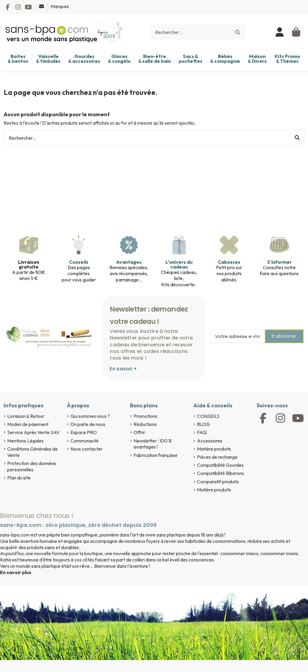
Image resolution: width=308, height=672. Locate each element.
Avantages (129, 262)
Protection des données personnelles (31, 466)
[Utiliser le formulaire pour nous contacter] (42, 6)
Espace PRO (83, 432)
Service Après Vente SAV (33, 432)
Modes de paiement (27, 424)
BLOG (203, 424)
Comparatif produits (218, 482)
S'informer (279, 262)
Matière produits (214, 449)
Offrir (139, 432)
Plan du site (19, 478)
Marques (60, 6)
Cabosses (229, 262)
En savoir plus (15, 572)
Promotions (145, 416)
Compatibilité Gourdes (220, 465)
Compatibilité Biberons (220, 473)
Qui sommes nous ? (90, 416)
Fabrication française (155, 455)
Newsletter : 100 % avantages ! (153, 444)
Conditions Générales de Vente (32, 452)
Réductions (145, 424)
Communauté (84, 441)
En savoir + (123, 368)
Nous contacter (86, 449)
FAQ (202, 432)
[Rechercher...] (237, 32)
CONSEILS (208, 416)
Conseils (78, 262)
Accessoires (209, 441)
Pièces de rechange (217, 457)
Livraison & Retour (26, 416)
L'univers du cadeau (178, 264)
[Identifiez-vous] (280, 32)
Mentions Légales (25, 441)
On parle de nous (87, 424)
